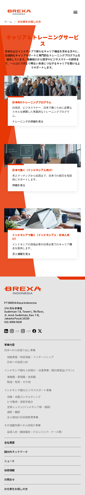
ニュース (9, 461)
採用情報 (9, 470)
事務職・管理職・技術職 (21, 377)
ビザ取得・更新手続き (20, 402)
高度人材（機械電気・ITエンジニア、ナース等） (35, 432)
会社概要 (9, 442)
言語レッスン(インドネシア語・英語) (29, 407)
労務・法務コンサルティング (24, 397)
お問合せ (9, 479)
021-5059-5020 (13, 322)
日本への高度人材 (17, 362)
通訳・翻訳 (13, 412)
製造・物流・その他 (18, 382)
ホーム (8, 21)
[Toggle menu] (75, 12)
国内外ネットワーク (16, 452)
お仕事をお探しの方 (16, 489)
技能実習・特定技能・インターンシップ (30, 357)
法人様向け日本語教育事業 (22, 417)
